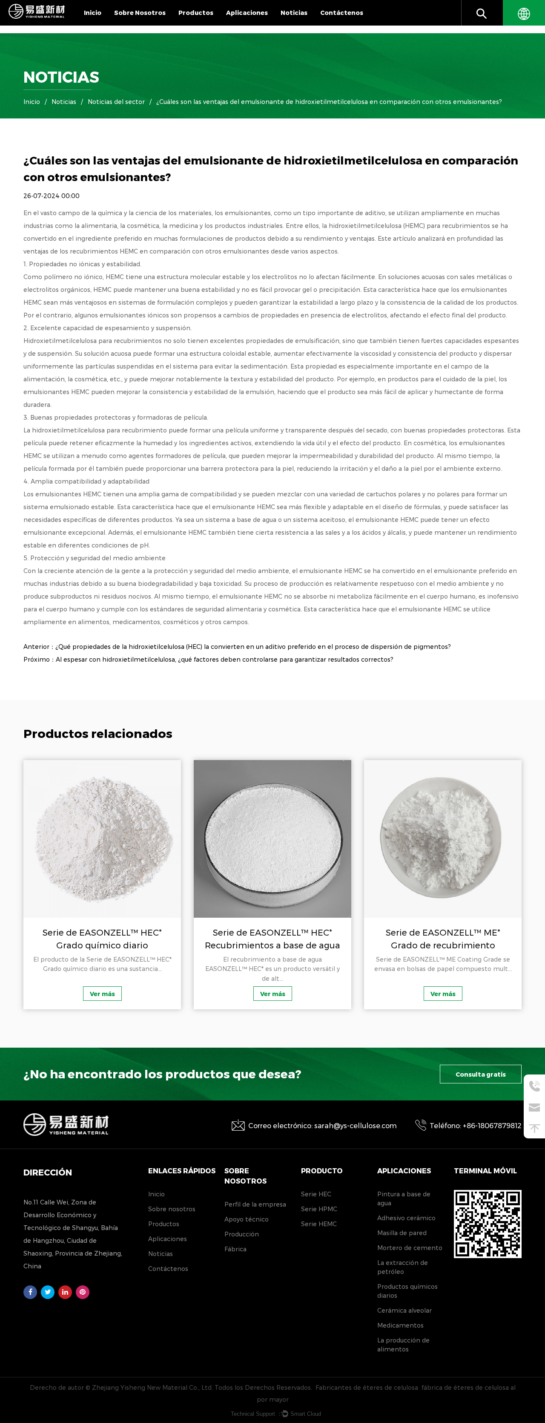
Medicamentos (400, 1325)
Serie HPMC (319, 1209)
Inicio (92, 13)
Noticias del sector (116, 102)
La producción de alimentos (403, 1345)
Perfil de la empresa (148, 25)
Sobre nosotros (140, 13)
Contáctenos (341, 13)
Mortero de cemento (409, 1248)
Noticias (294, 13)
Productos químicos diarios (407, 1291)
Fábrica (235, 1249)
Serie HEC (316, 1194)
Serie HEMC (319, 1224)
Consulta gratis (481, 1074)
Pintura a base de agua (403, 1198)
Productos (195, 13)
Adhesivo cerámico (406, 1218)
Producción (241, 1234)
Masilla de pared (402, 1233)
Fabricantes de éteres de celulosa (367, 1387)
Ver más (86, 994)
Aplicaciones (247, 13)
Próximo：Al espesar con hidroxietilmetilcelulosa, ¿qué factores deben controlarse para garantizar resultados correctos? (208, 659)
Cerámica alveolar (404, 1310)
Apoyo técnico (246, 1219)
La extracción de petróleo (402, 1267)
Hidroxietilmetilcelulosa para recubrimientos (93, 341)
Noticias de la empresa (314, 25)
